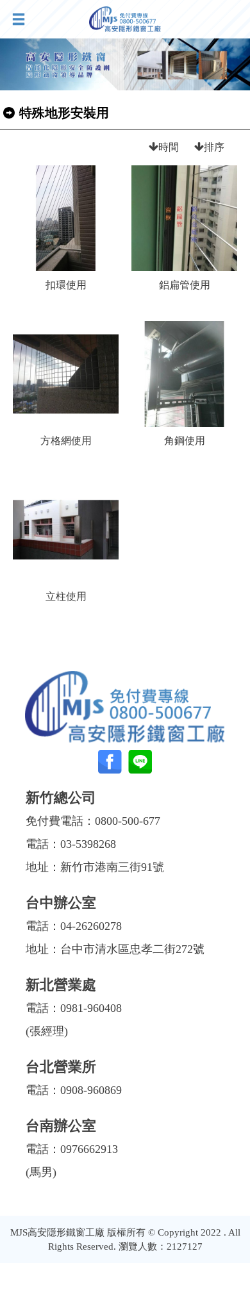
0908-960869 (91, 1090)
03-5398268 (88, 844)
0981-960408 (91, 1008)
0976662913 (89, 1149)
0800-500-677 (127, 821)
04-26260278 (91, 926)
